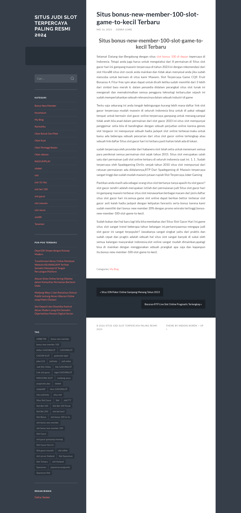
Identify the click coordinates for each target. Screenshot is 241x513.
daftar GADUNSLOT (45, 350)
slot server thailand (45, 456)
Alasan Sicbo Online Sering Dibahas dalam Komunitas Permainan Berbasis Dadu (55, 282)
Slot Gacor (41, 433)
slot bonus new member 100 (49, 428)
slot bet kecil (58, 411)
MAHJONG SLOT (44, 378)
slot (37, 175)
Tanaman (39, 223)
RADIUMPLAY (42, 161)
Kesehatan (40, 112)
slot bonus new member (47, 422)
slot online (63, 450)
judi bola (53, 361)
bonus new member (60, 339)
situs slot (57, 394)
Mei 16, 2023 (104, 29)
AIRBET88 (41, 339)
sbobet (38, 168)
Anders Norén (188, 325)
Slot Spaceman (66, 456)
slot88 (38, 217)
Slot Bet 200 (42, 411)
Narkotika (40, 126)
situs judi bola (42, 394)
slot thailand (58, 461)
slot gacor (40, 196)
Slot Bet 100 (42, 406)
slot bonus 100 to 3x (60, 417)
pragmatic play (43, 383)
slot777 (67, 400)
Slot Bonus (41, 417)
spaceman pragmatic (60, 467)
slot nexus (40, 210)
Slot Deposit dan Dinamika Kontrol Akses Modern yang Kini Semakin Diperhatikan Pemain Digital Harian (54, 310)
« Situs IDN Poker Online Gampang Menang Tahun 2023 (130, 292)
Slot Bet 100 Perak (61, 406)
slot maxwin (41, 203)
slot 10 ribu (41, 182)
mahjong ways (64, 378)
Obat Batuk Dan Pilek (46, 133)
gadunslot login (61, 355)
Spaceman (41, 467)
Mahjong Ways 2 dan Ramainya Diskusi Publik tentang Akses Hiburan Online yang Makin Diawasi (56, 296)
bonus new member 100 (47, 344)
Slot (57, 400)
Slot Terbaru (42, 461)
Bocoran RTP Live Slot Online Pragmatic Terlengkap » (173, 304)
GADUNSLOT (66, 350)
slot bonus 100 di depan (172, 56)
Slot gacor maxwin (45, 450)
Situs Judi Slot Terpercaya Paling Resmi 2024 (56, 26)
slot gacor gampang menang (49, 439)
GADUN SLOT (43, 355)
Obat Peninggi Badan (46, 147)
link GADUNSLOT (63, 367)
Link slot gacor (43, 372)
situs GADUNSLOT (59, 389)
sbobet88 (40, 389)
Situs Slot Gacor (43, 400)
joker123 (40, 361)
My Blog (39, 119)
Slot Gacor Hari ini (44, 445)
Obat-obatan (42, 154)
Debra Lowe (124, 29)
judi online (66, 361)
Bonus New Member (45, 105)
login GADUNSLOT (63, 372)
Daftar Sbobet (42, 497)
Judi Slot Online (43, 367)
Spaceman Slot (43, 472)
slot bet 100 (41, 189)
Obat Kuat (40, 140)
